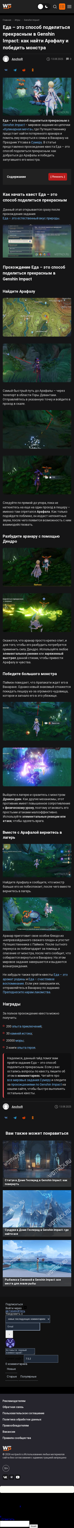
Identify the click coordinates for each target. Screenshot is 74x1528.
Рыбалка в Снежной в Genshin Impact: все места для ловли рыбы (33, 1281)
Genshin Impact (31, 20)
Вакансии (9, 1431)
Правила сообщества (17, 1438)
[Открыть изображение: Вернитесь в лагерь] (37, 860)
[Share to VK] (6, 70)
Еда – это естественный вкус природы (31, 218)
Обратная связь (13, 1407)
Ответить (8, 1519)
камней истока (21, 1033)
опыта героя (26, 1047)
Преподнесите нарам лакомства (26, 992)
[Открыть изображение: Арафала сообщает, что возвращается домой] (37, 914)
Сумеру (36, 142)
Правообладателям (16, 1425)
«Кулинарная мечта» (18, 129)
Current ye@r (14, 1358)
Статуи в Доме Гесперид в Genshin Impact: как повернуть (36, 1182)
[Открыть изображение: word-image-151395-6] (37, 567)
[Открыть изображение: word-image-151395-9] (37, 721)
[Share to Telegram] (15, 70)
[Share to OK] (33, 70)
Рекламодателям (14, 1401)
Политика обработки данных (22, 1419)
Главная (7, 20)
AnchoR (17, 59)
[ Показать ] (58, 176)
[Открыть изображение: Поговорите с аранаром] (37, 475)
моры (19, 1040)
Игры (17, 20)
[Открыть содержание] (62, 6)
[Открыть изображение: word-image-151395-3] (37, 317)
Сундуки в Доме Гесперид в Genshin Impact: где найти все (37, 1231)
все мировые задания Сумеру (29, 1080)
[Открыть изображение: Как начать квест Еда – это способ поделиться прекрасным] (37, 241)
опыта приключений (26, 1026)
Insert (33, 1526)
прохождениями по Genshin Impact (36, 1084)
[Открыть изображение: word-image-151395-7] (37, 612)
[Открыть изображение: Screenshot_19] (37, 429)
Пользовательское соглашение (23, 1413)
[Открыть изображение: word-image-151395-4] (37, 363)
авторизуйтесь (15, 1311)
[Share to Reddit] (24, 70)
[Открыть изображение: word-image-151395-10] (37, 767)
